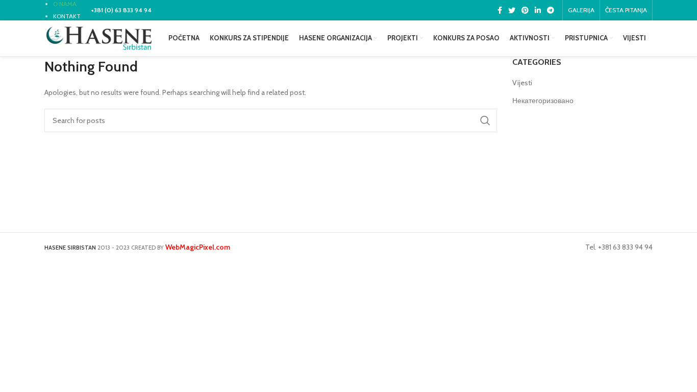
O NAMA (65, 4)
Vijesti (522, 82)
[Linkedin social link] (538, 10)
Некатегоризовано (543, 100)
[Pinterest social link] (525, 10)
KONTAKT (67, 16)
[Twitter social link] (511, 10)
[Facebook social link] (499, 10)
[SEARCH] (485, 120)
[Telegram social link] (550, 10)
